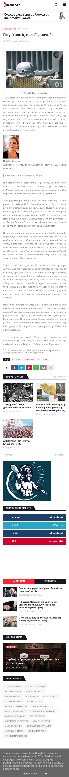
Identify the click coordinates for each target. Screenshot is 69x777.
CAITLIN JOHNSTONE (14, 731)
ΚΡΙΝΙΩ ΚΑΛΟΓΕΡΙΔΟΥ (41, 706)
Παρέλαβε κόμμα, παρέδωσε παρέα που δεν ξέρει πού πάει (32, 661)
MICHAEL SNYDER (34, 701)
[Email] (43, 367)
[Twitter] (21, 367)
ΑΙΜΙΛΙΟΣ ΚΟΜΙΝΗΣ (13, 726)
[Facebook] (14, 367)
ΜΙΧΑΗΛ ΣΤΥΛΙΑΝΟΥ (34, 691)
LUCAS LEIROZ (32, 696)
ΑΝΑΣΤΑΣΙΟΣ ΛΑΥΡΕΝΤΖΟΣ (16, 721)
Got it (43, 773)
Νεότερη (8, 454)
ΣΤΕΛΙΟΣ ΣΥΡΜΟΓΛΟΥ (35, 686)
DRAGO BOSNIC (49, 696)
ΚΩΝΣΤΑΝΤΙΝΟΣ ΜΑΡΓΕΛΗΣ (43, 711)
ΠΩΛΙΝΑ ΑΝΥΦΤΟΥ (31, 359)
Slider (45, 359)
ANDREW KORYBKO (13, 696)
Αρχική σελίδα (9, 28)
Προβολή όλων (59, 376)
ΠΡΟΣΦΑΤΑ (50, 581)
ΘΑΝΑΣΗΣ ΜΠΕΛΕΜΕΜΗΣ (16, 736)
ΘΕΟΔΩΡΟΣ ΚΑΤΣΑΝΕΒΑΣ (16, 706)
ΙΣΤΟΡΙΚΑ (23, 28)
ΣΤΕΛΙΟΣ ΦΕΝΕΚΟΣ (13, 701)
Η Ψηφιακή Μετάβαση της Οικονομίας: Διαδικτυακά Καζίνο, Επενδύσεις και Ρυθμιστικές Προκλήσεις (37, 605)
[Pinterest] (29, 367)
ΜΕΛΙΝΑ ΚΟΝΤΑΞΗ (13, 691)
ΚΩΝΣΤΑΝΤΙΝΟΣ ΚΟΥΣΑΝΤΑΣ (39, 726)
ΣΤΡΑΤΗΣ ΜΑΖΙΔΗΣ (13, 686)
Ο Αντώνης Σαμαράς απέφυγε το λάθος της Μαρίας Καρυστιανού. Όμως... (40, 619)
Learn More (30, 773)
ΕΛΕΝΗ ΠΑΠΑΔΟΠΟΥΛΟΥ (15, 711)
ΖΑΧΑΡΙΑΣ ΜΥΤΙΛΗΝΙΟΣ (15, 716)
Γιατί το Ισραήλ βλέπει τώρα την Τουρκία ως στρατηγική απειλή (40, 590)
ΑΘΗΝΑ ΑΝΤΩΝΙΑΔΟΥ (37, 731)
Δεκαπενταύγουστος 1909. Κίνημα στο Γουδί (16, 442)
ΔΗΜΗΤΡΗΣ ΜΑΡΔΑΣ (41, 721)
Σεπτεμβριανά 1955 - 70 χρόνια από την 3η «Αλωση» (17, 406)
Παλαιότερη (58, 454)
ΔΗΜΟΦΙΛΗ (19, 581)
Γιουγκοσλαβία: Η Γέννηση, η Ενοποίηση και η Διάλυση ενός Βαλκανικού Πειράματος (50, 407)
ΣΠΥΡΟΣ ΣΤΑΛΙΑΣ (37, 716)
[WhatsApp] (36, 367)
